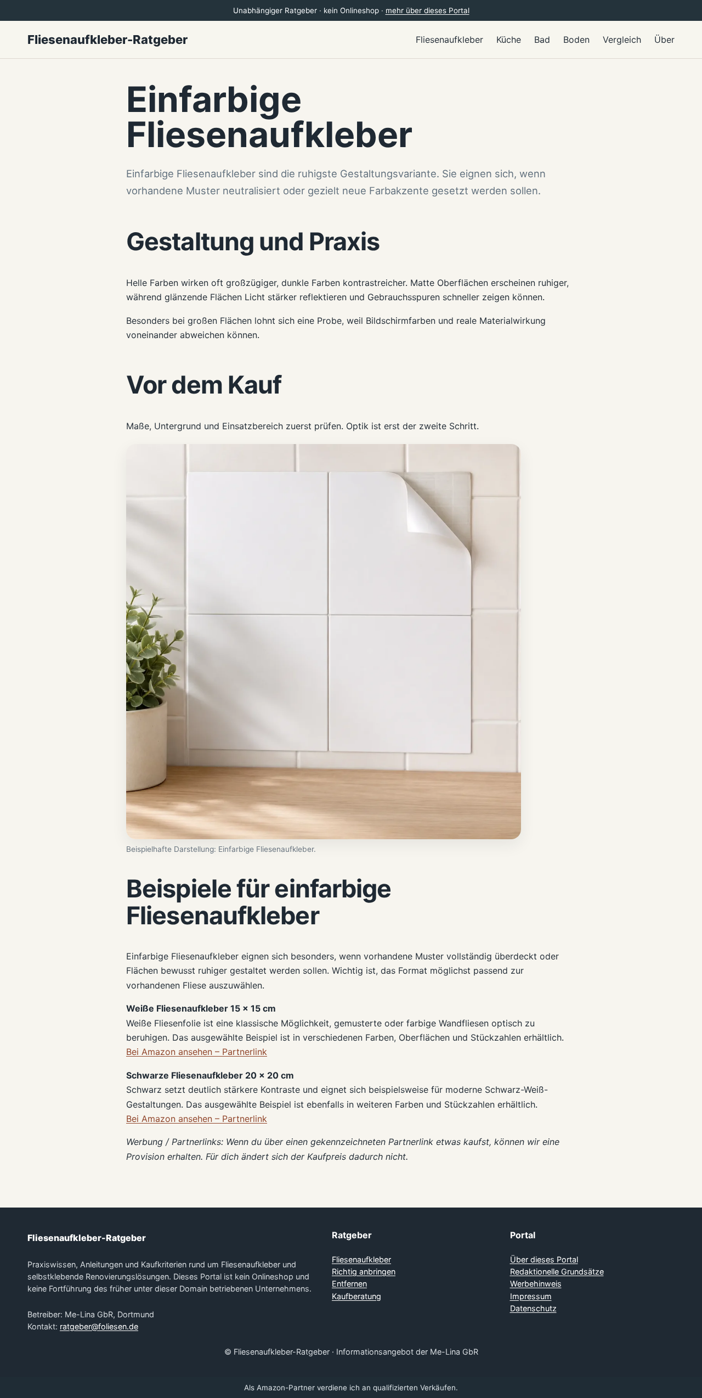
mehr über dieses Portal (427, 10)
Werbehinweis (536, 1283)
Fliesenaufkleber (361, 1259)
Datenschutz (533, 1308)
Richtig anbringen (363, 1271)
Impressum (531, 1296)
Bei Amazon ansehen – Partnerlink (196, 1051)
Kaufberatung (356, 1296)
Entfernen (349, 1283)
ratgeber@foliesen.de (99, 1326)
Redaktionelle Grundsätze (557, 1271)
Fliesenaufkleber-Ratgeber (107, 39)
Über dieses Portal (544, 1259)
